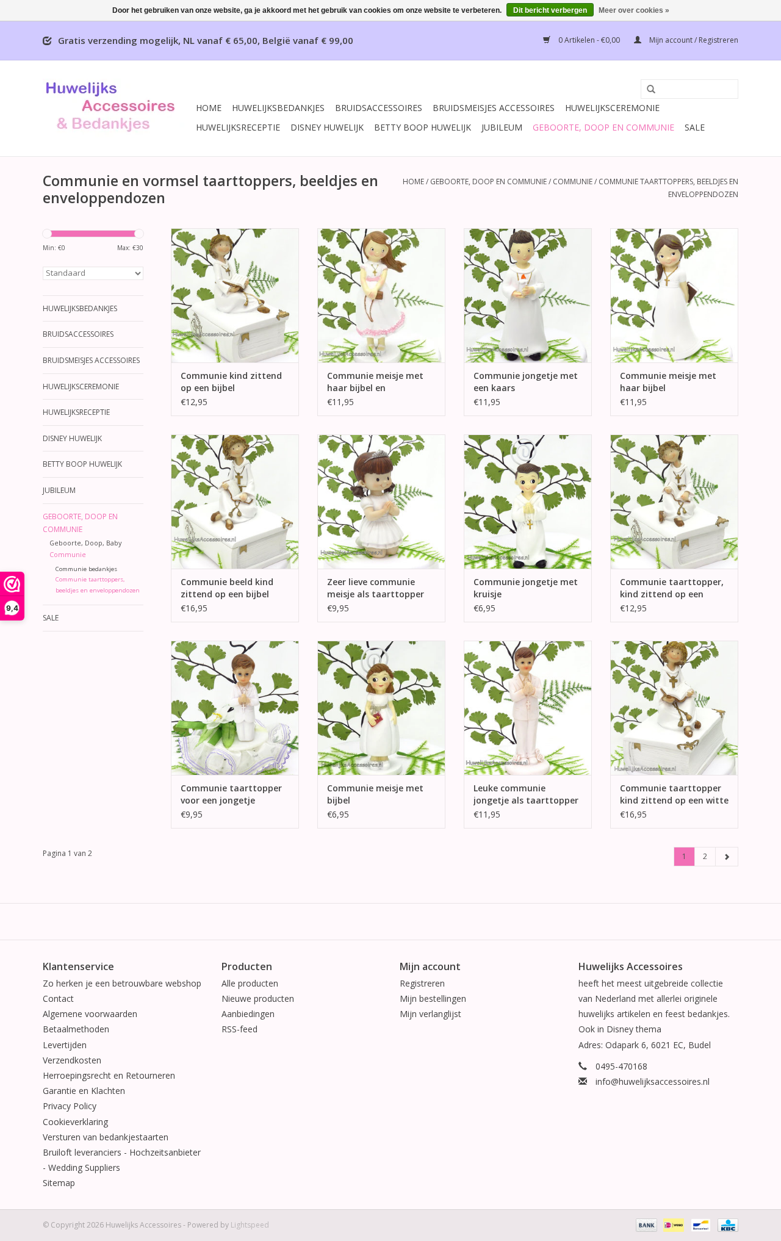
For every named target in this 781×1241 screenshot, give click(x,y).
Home (208, 107)
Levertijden (65, 1045)
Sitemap (59, 1183)
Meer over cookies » (634, 10)
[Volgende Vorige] (727, 856)
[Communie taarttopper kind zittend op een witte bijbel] (674, 708)
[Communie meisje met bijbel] (381, 708)
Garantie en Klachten (84, 1090)
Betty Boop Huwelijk (422, 127)
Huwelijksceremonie (612, 107)
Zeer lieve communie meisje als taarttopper (375, 588)
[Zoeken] (647, 89)
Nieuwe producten (257, 998)
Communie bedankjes (86, 569)
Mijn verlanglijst (430, 1014)
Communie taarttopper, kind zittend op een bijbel (672, 588)
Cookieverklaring (75, 1122)
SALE (695, 127)
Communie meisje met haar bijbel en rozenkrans (375, 382)
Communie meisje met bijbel (375, 794)
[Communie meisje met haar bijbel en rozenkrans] (381, 295)
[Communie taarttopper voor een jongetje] (235, 708)
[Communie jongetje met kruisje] (528, 501)
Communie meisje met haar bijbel (668, 382)
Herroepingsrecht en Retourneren (109, 1075)
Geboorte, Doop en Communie (603, 127)
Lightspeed (250, 1225)
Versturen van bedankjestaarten (105, 1137)
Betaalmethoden (76, 1029)
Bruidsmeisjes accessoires (494, 107)
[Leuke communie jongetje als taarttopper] (528, 708)
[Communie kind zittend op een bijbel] (235, 295)
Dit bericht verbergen (550, 10)
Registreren (422, 983)
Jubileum (501, 127)
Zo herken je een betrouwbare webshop (122, 983)
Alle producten (249, 983)
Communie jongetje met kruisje (525, 588)
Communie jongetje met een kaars (525, 382)
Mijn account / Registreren (692, 40)
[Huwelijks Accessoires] (117, 108)
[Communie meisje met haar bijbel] (674, 295)
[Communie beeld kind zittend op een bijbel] (235, 501)
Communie (572, 181)
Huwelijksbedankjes (278, 107)
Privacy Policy (69, 1106)
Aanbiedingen (248, 1014)
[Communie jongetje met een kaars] (528, 295)
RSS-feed (239, 1029)
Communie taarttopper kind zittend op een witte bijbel (674, 794)
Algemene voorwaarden (90, 1014)
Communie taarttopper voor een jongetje (231, 794)
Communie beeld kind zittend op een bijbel (227, 588)
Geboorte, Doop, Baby (85, 542)
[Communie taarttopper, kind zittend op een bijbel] (674, 501)
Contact (58, 998)
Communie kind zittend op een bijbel (231, 382)
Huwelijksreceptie (238, 127)
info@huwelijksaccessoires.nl (653, 1081)
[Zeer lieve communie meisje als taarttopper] (381, 501)
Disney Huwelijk (327, 127)
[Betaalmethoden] (645, 1224)
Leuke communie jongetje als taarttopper (525, 794)
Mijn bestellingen (433, 998)
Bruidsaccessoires (378, 107)
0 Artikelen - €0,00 (589, 40)
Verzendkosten (72, 1060)
